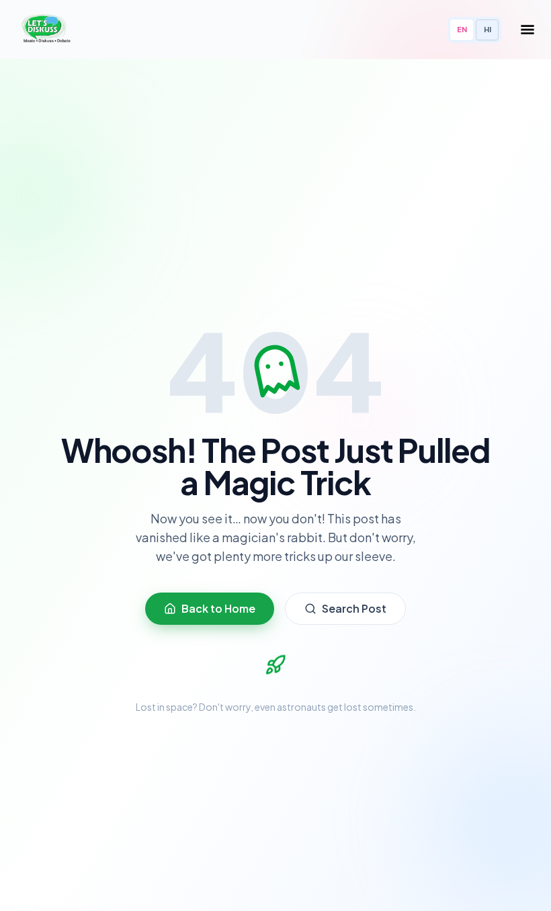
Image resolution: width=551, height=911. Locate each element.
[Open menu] (527, 29)
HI (487, 29)
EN (462, 29)
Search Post (354, 608)
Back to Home (218, 608)
